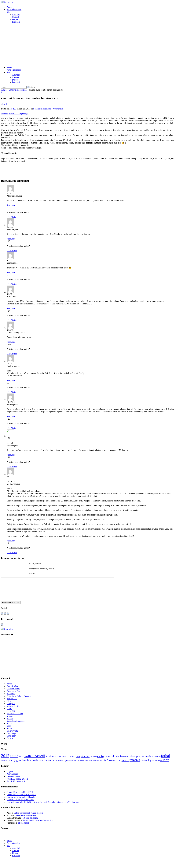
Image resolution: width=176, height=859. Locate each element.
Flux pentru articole (17, 779)
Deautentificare (13, 776)
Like (9, 217)
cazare (107, 756)
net (54, 760)
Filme (9, 701)
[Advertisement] (88, 44)
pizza (80, 760)
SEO (14, 711)
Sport (9, 726)
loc (20, 760)
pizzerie (85, 760)
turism (157, 760)
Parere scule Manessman (25, 815)
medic (35, 760)
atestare (50, 756)
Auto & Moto (12, 686)
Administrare (12, 774)
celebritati (116, 756)
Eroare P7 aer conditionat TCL (20, 792)
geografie (4, 760)
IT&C (9, 708)
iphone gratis (23, 823)
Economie (11, 693)
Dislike (14, 217)
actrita (21, 756)
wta (166, 760)
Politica (10, 718)
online (58, 760)
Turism (10, 738)
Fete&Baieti (12, 698)
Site (8, 12)
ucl (162, 760)
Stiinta (9, 728)
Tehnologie (11, 733)
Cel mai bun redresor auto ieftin (20, 799)
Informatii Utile (13, 706)
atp (56, 756)
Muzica (10, 716)
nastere (48, 760)
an (25, 756)
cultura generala (137, 756)
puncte (125, 760)
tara (153, 760)
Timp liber (11, 736)
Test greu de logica (29, 818)
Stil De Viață (12, 731)
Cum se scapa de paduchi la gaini (21, 797)
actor (14, 755)
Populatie (92, 760)
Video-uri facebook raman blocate (21, 794)
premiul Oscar (106, 760)
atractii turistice (63, 756)
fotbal (165, 756)
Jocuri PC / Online (15, 713)
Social (9, 723)
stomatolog (146, 760)
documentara (156, 756)
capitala (93, 756)
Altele (9, 684)
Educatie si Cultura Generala (19, 696)
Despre (15, 19)
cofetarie (124, 756)
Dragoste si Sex (13, 691)
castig (100, 756)
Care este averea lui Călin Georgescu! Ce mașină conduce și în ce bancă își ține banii (43, 802)
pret (113, 760)
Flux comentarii (16, 781)
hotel (10, 760)
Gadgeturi (11, 703)
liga (16, 760)
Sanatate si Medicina (18, 90)
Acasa (9, 7)
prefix (97, 760)
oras (62, 760)
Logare (10, 771)
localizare (27, 760)
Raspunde (11, 205)
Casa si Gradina (13, 688)
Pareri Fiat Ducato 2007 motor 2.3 (38, 820)
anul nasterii (36, 756)
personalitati (71, 760)
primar (118, 760)
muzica (41, 760)
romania (135, 760)
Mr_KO (5, 104)
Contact (15, 17)
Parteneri (16, 22)
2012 (5, 755)
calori (72, 756)
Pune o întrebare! (14, 9)
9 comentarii (58, 109)
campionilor (83, 756)
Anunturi (16, 14)
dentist (148, 756)
